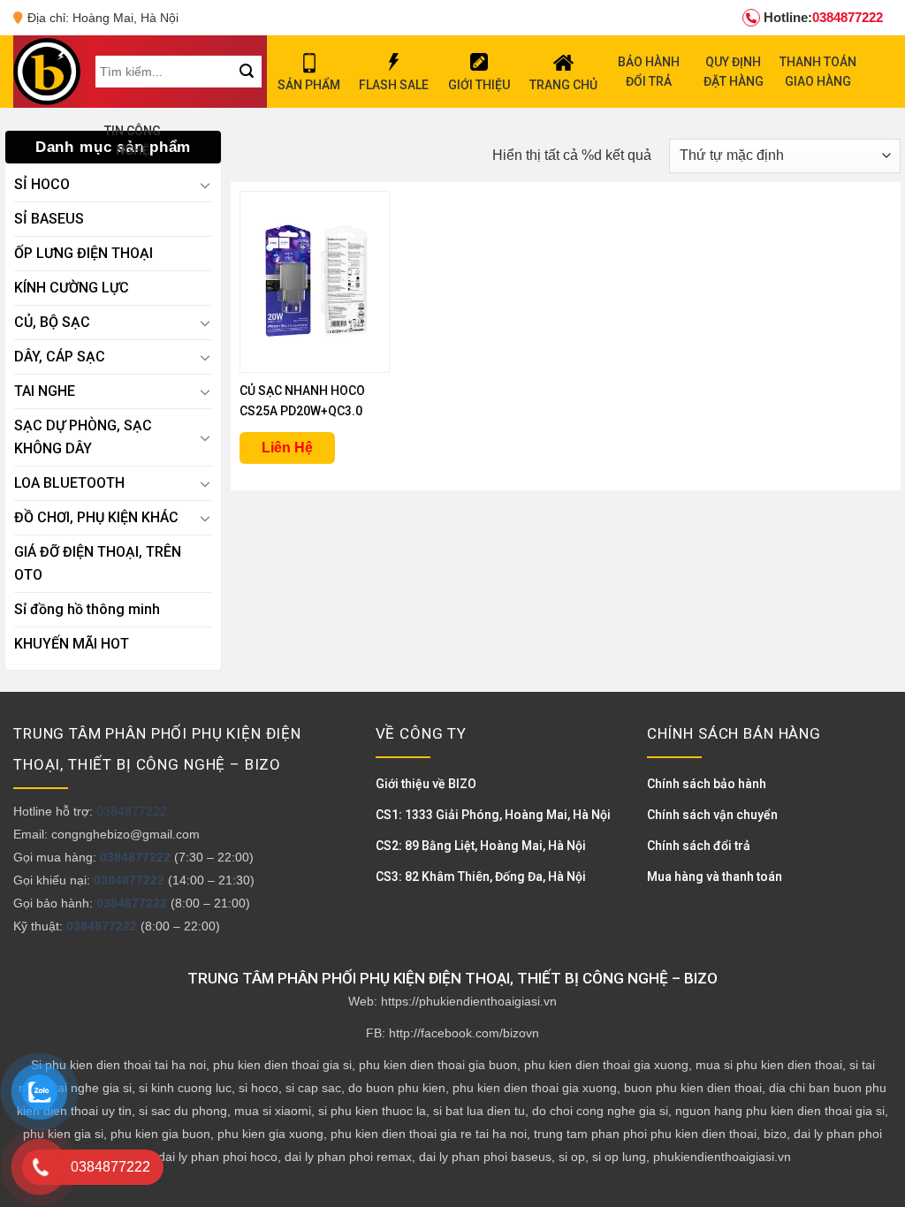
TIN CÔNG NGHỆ (132, 140)
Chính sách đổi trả (698, 846)
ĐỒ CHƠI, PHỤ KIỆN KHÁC (96, 517)
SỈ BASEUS (49, 218)
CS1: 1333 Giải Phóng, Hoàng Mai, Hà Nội (493, 815)
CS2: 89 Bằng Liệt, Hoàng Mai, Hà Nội (481, 846)
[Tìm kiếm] (247, 71)
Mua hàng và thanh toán (714, 876)
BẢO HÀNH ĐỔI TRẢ (649, 71)
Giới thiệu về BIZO (426, 784)
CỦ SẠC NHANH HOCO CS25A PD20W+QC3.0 (302, 400)
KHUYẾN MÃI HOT (71, 643)
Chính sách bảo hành (706, 784)
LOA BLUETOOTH (69, 482)
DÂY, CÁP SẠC (59, 356)
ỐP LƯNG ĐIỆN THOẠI (83, 253)
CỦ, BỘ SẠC (52, 322)
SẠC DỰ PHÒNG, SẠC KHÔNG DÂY (83, 437)
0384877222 (823, 17)
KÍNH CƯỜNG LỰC (71, 287)
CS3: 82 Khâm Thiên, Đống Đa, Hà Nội (481, 876)
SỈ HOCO (42, 184)
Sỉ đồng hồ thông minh (87, 609)
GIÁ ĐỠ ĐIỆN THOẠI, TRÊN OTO (97, 563)
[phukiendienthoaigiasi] (46, 71)
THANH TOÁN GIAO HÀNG (818, 71)
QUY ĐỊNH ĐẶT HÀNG (733, 71)
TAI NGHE (44, 391)
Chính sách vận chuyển (712, 815)
